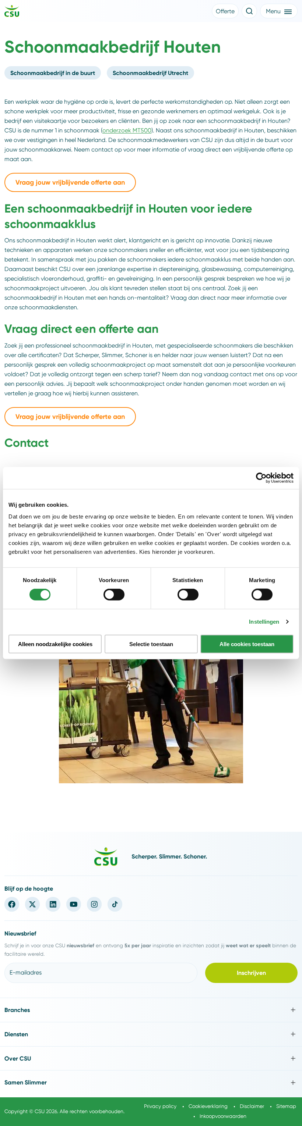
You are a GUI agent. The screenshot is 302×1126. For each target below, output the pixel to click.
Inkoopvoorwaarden (223, 1116)
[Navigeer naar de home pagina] (11, 12)
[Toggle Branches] (151, 1010)
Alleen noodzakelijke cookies (55, 644)
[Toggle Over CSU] (151, 1058)
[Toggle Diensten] (151, 1034)
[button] (225, 11)
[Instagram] (94, 904)
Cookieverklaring (208, 1106)
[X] (32, 904)
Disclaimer (252, 1106)
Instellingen (264, 622)
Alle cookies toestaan (247, 644)
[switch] (113, 595)
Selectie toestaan (151, 644)
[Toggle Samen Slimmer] (151, 1082)
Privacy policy (160, 1106)
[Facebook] (11, 904)
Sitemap (286, 1106)
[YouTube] (73, 904)
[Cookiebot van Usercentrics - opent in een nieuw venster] (261, 478)
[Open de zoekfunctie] (249, 11)
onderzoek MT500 (126, 130)
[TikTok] (115, 904)
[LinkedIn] (53, 904)
